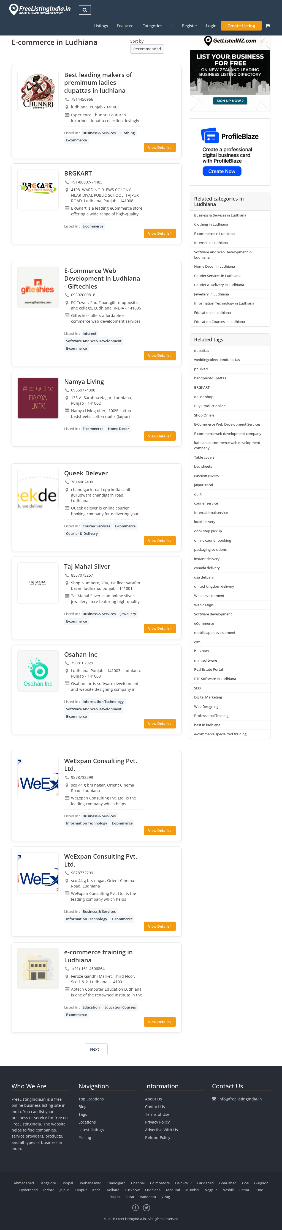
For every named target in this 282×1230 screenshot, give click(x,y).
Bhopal (67, 1182)
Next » (96, 1049)
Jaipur (64, 1189)
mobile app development (214, 632)
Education (91, 1007)
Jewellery (128, 613)
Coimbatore (160, 1182)
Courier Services (96, 526)
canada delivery (207, 567)
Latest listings (91, 1129)
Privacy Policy (157, 1122)
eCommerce (204, 623)
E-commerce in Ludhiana (214, 233)
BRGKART (202, 387)
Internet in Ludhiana (211, 242)
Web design (203, 604)
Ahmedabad (24, 1182)
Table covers (204, 457)
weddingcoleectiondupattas (217, 359)
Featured (125, 25)
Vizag (165, 1196)
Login (211, 25)
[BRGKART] (38, 189)
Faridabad (205, 1182)
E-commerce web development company (227, 433)
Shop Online (204, 415)
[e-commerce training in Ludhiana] (38, 968)
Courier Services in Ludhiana (217, 275)
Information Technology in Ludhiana (224, 303)
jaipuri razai (203, 484)
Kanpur (81, 1189)
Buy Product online (210, 405)
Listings (101, 25)
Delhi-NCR (183, 1182)
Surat (130, 1196)
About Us (153, 1099)
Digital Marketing (208, 697)
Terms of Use (157, 1114)
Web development (209, 595)
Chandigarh (116, 1182)
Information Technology (103, 701)
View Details (159, 147)
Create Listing (241, 25)
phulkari (201, 368)
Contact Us (155, 1106)
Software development (213, 614)
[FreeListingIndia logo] (40, 9)
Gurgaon (261, 1182)
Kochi (96, 1189)
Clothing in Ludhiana (211, 224)
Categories (152, 25)
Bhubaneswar (89, 1182)
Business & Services (99, 132)
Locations (87, 1122)
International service (211, 512)
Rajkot (115, 1196)
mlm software (205, 660)
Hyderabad (28, 1189)
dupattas (201, 350)
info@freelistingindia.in (240, 1099)
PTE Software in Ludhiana (215, 678)
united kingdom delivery (214, 586)
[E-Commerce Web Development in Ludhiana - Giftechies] (38, 287)
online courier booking (212, 540)
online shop (203, 396)
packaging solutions (210, 549)
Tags (82, 1114)
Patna (244, 1189)
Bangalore (47, 1182)
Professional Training (211, 715)
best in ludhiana (207, 724)
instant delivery (206, 558)
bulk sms (201, 650)
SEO (197, 688)
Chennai (138, 1182)
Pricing (84, 1137)
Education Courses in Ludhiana (219, 321)
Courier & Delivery (82, 533)
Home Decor (118, 428)
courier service (206, 503)
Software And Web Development (93, 340)
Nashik (228, 1189)
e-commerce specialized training (220, 734)
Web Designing (206, 706)
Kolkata (113, 1189)
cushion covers (206, 475)
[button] (268, 26)
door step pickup (208, 530)
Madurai (173, 1189)
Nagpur (211, 1189)
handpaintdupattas (210, 378)
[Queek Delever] (38, 489)
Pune (258, 1189)
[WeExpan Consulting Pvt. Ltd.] (38, 777)
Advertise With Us (161, 1129)
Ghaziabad (228, 1182)
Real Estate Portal (208, 669)
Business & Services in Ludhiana (220, 215)
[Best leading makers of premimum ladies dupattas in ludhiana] (38, 91)
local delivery (204, 521)
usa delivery (204, 577)
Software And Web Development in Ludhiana (223, 255)
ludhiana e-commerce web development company (227, 445)
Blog (82, 1106)
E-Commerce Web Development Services (227, 424)
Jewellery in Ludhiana (211, 294)
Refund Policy (157, 1137)
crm (197, 641)
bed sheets (203, 466)
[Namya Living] (38, 398)
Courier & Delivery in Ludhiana (219, 284)
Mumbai (192, 1189)
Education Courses (120, 1007)
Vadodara (148, 1196)
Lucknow (132, 1189)
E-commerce (76, 140)
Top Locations (91, 1099)
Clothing (127, 132)
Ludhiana (153, 1189)
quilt (198, 494)
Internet (89, 333)
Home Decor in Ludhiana (214, 266)
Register (189, 25)
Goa (245, 1182)
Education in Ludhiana (212, 312)
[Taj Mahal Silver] (38, 583)
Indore (48, 1189)
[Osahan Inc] (38, 671)
